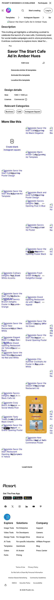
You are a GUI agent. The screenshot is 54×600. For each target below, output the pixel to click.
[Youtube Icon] (33, 506)
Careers (39, 532)
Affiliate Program (43, 541)
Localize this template (20, 80)
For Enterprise (22, 528)
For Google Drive (23, 537)
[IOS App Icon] (7, 498)
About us (40, 537)
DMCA (14, 583)
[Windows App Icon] (28, 498)
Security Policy (25, 583)
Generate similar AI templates (23, 70)
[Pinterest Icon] (40, 506)
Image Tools (9, 528)
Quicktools (20, 546)
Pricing (19, 555)
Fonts (6, 555)
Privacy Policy (33, 567)
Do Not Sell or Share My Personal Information (27, 572)
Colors (6, 550)
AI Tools (7, 541)
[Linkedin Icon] (26, 506)
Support (39, 528)
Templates (8, 546)
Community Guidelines (38, 578)
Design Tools (9, 537)
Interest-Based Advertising (17, 578)
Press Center (41, 550)
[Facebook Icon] (5, 506)
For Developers (22, 532)
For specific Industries (25, 541)
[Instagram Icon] (19, 506)
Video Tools (9, 532)
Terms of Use (20, 567)
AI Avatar (20, 550)
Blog (38, 546)
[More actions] (43, 130)
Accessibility (37, 583)
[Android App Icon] (18, 498)
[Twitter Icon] (12, 506)
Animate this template (20, 75)
